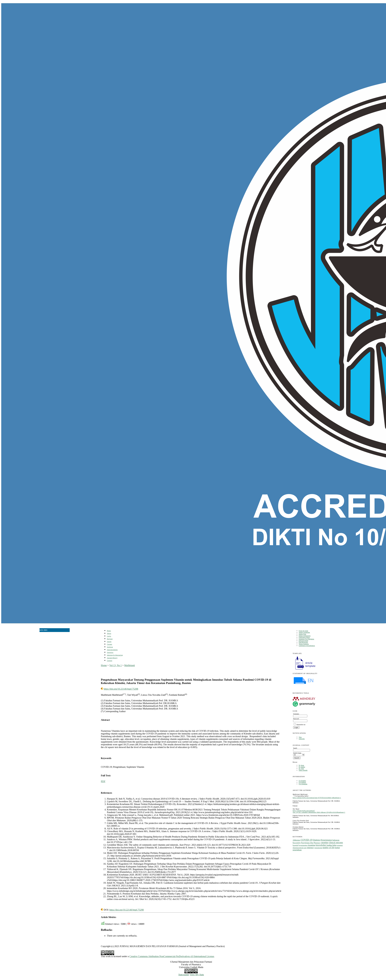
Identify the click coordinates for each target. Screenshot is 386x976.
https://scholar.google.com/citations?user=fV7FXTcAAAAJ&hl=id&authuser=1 (317, 797)
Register (109, 639)
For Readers (302, 780)
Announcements (112, 650)
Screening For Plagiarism (306, 639)
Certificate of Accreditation (307, 645)
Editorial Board (303, 640)
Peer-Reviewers (303, 642)
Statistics (110, 652)
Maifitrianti (129, 665)
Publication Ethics (304, 637)
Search (109, 641)
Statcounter (183, 974)
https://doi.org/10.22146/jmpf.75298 (121, 689)
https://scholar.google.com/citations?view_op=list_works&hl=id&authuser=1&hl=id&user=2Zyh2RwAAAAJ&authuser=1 (319, 811)
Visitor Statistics (304, 644)
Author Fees (302, 634)
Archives (110, 647)
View (300, 737)
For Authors (302, 782)
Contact (109, 660)
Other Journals (303, 770)
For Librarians (303, 784)
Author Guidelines (304, 632)
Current (109, 644)
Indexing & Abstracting (115, 655)
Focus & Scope (303, 631)
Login (109, 636)
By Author (302, 767)
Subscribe (302, 739)
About (109, 633)
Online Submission (304, 636)
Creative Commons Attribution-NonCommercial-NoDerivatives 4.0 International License (171, 956)
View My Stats (197, 974)
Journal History (112, 658)
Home (109, 631)
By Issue (301, 765)
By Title (301, 768)
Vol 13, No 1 (115, 665)
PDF (103, 781)
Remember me (301, 724)
